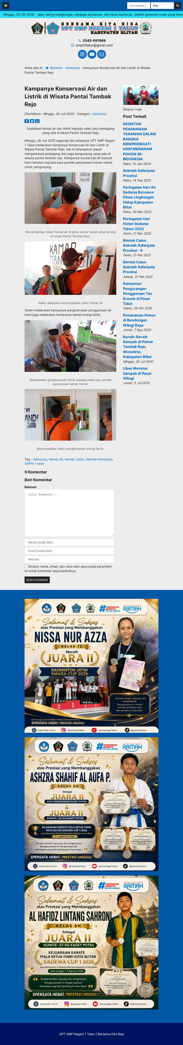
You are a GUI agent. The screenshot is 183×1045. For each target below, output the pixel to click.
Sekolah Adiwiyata (99, 459)
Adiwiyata (73, 68)
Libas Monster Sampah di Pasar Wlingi (137, 373)
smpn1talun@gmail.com (94, 45)
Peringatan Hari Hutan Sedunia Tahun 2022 (136, 223)
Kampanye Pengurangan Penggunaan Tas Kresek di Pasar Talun (137, 293)
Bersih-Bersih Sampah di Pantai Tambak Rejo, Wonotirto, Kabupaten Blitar (138, 347)
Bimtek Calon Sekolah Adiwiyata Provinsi (139, 267)
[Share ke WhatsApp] (37, 121)
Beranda (55, 68)
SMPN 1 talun (34, 463)
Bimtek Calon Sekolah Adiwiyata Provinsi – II (139, 245)
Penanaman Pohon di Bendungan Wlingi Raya (139, 320)
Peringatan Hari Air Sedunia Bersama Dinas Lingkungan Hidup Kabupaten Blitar (139, 197)
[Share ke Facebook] (27, 121)
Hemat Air (56, 459)
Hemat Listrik (74, 459)
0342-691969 (94, 40)
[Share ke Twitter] (32, 121)
